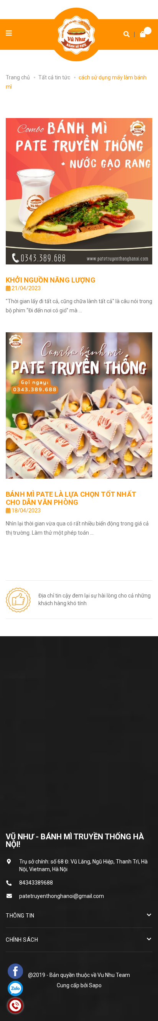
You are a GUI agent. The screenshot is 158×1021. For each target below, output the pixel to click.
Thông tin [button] (20, 916)
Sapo (95, 985)
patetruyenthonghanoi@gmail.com (61, 896)
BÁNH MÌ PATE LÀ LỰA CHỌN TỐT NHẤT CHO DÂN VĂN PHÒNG (71, 498)
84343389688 (36, 883)
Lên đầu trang (75, 1006)
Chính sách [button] (22, 940)
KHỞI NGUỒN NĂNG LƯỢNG (50, 280)
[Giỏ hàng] (140, 34)
